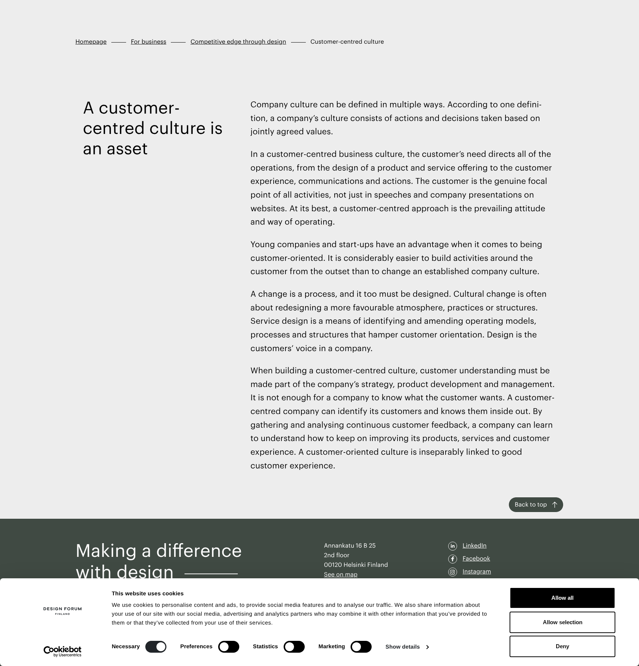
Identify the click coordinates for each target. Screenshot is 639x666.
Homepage (90, 42)
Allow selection (562, 622)
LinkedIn (475, 546)
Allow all (562, 598)
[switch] (228, 647)
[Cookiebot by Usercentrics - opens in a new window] (62, 651)
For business (148, 42)
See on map (341, 575)
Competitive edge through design (238, 42)
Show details (403, 647)
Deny (562, 646)
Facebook (476, 559)
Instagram (477, 572)
